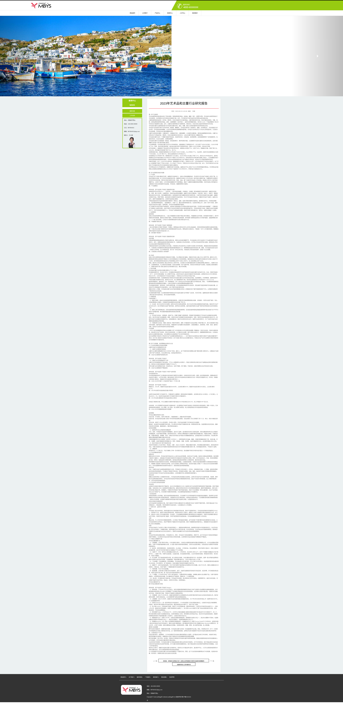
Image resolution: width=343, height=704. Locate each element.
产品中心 (157, 13)
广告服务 (147, 677)
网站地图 (163, 677)
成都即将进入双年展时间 (184, 664)
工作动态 (132, 115)
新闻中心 (170, 13)
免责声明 (171, 677)
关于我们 (131, 677)
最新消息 (132, 111)
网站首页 (132, 13)
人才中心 (182, 13)
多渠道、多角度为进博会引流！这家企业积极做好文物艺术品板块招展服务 (183, 661)
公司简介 (145, 13)
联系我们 (195, 13)
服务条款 (139, 677)
